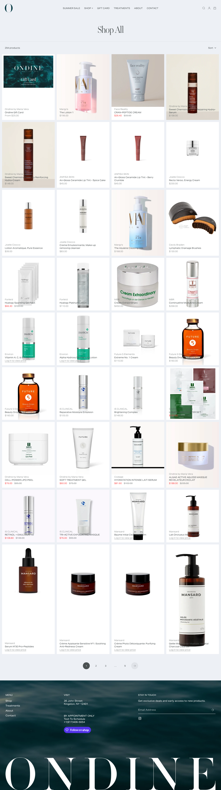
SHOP (88, 8)
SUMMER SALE (71, 8)
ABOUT (138, 8)
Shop (9, 700)
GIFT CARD (103, 8)
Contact (11, 715)
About (9, 710)
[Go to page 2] (134, 665)
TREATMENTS (122, 8)
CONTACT (152, 8)
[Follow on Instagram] (140, 718)
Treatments (13, 705)
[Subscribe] (212, 710)
